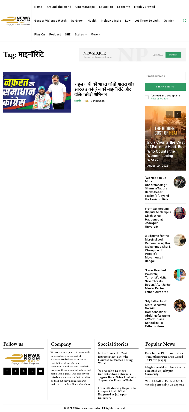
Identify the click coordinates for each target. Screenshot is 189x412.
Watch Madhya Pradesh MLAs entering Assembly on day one (164, 382)
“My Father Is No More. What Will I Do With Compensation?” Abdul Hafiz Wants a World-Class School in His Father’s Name (157, 313)
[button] (185, 21)
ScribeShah (98, 100)
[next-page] (177, 114)
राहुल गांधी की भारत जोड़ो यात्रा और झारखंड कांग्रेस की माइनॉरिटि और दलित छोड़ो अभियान (104, 89)
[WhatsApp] (31, 371)
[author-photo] (87, 101)
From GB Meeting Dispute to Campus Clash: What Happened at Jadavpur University (158, 217)
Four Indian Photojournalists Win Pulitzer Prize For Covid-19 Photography (164, 356)
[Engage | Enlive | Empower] (23, 358)
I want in (163, 86)
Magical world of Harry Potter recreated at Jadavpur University (165, 370)
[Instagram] (15, 371)
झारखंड (78, 100)
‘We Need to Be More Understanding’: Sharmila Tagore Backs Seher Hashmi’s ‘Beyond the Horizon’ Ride (157, 188)
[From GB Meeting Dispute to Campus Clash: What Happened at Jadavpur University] (180, 213)
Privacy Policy (159, 98)
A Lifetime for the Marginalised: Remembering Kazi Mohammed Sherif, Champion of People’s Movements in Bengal (158, 248)
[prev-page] (169, 114)
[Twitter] (23, 371)
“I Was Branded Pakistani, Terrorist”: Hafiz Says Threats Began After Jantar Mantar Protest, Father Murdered (158, 281)
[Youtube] (40, 371)
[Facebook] (7, 371)
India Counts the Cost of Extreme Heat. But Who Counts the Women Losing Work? (166, 151)
